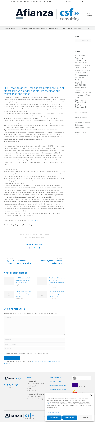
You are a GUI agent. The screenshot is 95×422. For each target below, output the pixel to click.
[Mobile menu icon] (3, 15)
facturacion (78, 77)
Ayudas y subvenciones (81, 59)
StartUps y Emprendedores (58, 389)
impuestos (78, 90)
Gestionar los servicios (53, 412)
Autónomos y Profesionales (58, 385)
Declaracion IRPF (79, 70)
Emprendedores (81, 75)
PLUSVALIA (77, 120)
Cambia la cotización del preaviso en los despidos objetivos (24, 294)
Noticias (27, 234)
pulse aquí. (34, 220)
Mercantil (80, 107)
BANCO (76, 62)
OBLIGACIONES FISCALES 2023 (82, 115)
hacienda (77, 87)
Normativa (84, 112)
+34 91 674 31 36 (17, 1)
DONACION (87, 70)
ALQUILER (77, 55)
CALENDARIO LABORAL (80, 65)
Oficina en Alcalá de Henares (35, 394)
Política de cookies (51, 404)
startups (88, 127)
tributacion (77, 132)
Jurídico (87, 95)
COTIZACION (78, 67)
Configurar (85, 417)
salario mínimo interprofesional (83, 122)
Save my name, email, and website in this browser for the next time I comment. (26, 353)
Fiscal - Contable (80, 83)
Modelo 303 (78, 110)
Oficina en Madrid (32, 381)
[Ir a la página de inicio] (13, 380)
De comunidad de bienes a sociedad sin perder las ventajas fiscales (57, 294)
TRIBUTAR (83, 132)
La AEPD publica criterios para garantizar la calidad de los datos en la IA (23, 280)
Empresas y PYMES (55, 381)
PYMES (83, 120)
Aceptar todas (54, 417)
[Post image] (9, 281)
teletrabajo (77, 130)
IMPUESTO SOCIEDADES (81, 92)
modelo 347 (84, 110)
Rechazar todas (69, 417)
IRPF (89, 92)
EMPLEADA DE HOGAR (80, 72)
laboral (78, 97)
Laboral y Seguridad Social (37, 237)
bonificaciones (83, 62)
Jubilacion (80, 95)
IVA (76, 95)
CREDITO (85, 67)
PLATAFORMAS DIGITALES (81, 117)
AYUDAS (83, 55)
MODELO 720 (78, 112)
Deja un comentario (44, 234)
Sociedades (79, 125)
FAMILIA (83, 77)
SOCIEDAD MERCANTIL (80, 127)
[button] (91, 395)
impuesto (83, 87)
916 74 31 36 (11, 385)
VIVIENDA (77, 135)
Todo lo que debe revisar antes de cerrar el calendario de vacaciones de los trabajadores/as (57, 281)
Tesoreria (83, 130)
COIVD (88, 65)
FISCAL (78, 80)
